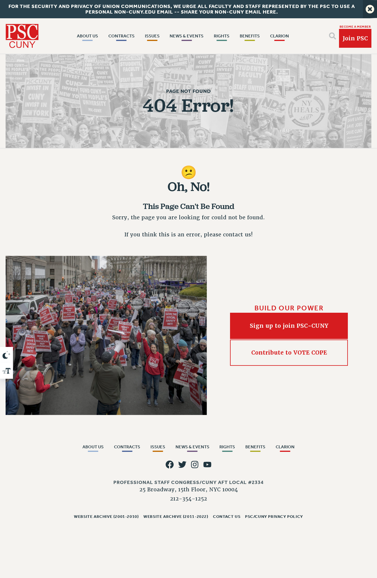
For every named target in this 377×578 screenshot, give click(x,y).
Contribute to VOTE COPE (289, 352)
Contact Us (226, 516)
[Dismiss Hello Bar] (370, 9)
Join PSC (355, 38)
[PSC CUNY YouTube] (207, 464)
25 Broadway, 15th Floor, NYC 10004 (188, 489)
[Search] (332, 36)
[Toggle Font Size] (6, 371)
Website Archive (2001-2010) (106, 516)
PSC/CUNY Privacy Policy (274, 516)
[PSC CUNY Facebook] (170, 464)
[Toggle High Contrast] (6, 355)
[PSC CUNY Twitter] (182, 464)
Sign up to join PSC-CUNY (289, 326)
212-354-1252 (188, 498)
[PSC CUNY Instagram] (195, 464)
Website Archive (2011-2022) (175, 516)
